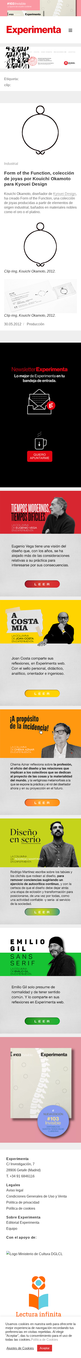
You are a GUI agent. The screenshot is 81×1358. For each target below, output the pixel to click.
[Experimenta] (33, 29)
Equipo (11, 1228)
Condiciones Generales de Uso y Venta (36, 1196)
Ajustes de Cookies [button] (20, 1348)
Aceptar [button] (44, 1348)
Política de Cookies (44, 1339)
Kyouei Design (64, 194)
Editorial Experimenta (22, 1222)
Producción (35, 324)
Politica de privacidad (22, 1202)
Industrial (11, 163)
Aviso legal (14, 1190)
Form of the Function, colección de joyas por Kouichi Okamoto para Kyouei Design (39, 178)
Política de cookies (20, 1208)
